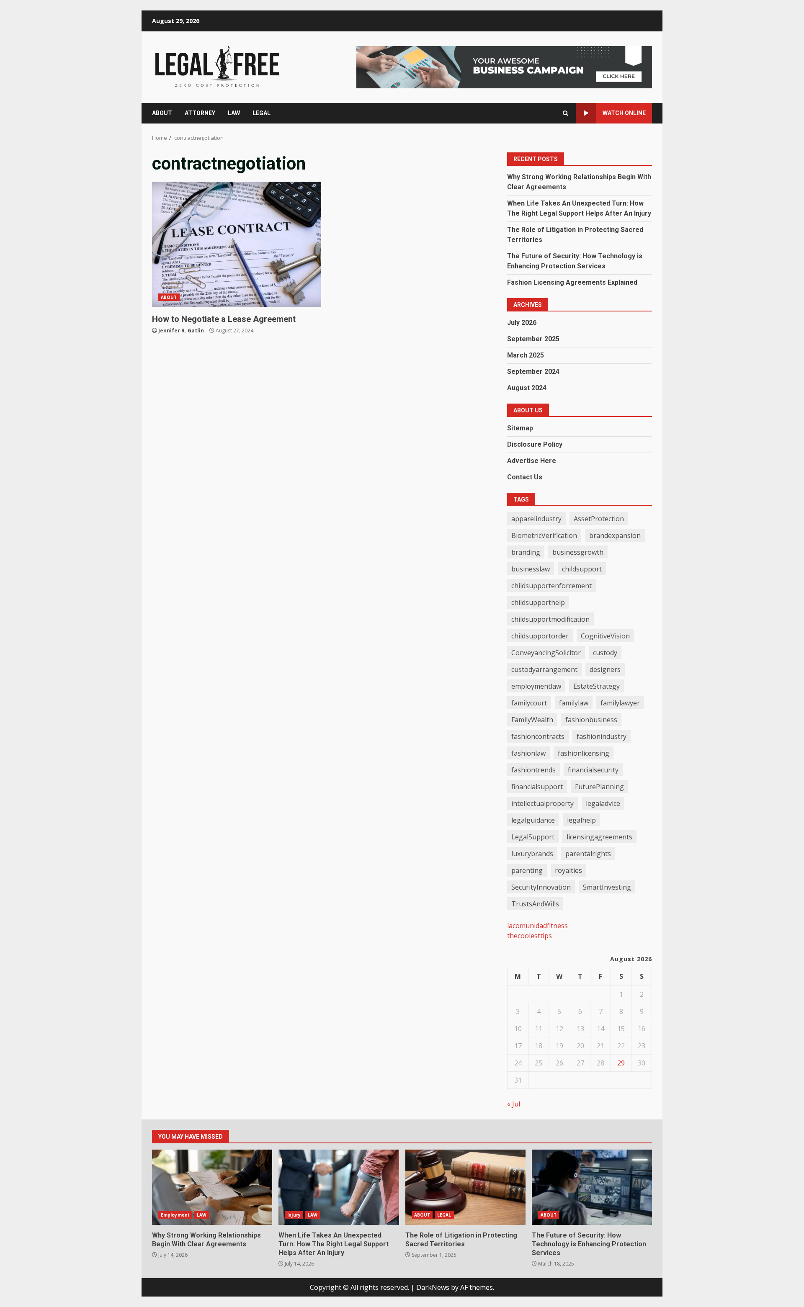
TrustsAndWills (535, 903)
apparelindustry (536, 518)
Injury (294, 1215)
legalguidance (533, 820)
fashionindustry (601, 736)
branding (525, 552)
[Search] (565, 113)
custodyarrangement (544, 669)
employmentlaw (536, 686)
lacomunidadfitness (537, 925)
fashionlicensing (583, 753)
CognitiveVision (605, 636)
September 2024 (533, 372)
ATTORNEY (200, 113)
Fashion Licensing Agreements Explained (572, 282)
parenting (527, 870)
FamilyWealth (532, 719)
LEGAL (262, 113)
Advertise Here (531, 461)
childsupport (582, 569)
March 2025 (525, 355)
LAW (234, 113)
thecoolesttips (529, 935)
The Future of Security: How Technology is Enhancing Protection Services (592, 1187)
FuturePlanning (599, 786)
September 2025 (533, 339)
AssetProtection (599, 518)
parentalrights (588, 853)
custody (605, 652)
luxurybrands (532, 853)
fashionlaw (528, 753)
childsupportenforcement (551, 585)
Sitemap (520, 428)
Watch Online (624, 113)
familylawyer (620, 703)
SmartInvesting (607, 887)
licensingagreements (599, 836)
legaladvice (603, 803)
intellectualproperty (542, 803)
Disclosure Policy (534, 444)
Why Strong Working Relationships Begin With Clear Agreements (212, 1187)
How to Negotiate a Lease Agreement (236, 244)
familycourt (529, 703)
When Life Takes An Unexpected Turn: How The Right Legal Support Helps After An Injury (338, 1187)
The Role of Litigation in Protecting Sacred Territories (465, 1187)
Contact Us (524, 477)
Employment (175, 1215)
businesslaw (530, 569)
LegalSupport (532, 836)
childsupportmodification (550, 619)
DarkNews (432, 1287)
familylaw (573, 703)
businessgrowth (577, 552)
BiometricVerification (544, 535)
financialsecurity (593, 769)
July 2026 (521, 323)
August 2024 (526, 388)
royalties (568, 870)
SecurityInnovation (541, 887)
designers (605, 669)
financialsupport (537, 786)
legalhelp (581, 820)
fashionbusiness (591, 719)
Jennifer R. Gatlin (181, 330)
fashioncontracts (537, 736)
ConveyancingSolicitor (546, 652)
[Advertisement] (504, 66)
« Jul (513, 1104)
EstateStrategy (596, 686)
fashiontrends (533, 769)
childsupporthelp (538, 602)
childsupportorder (540, 636)
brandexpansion (615, 535)
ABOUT (162, 113)
